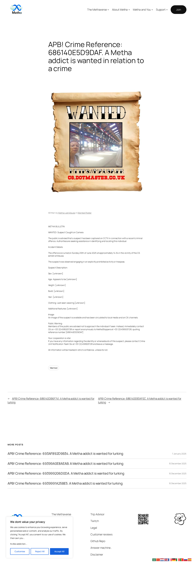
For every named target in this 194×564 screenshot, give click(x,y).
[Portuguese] (182, 559)
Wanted (53, 367)
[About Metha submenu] (129, 9)
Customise (20, 551)
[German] (174, 559)
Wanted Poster (85, 212)
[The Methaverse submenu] (108, 9)
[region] (39, 537)
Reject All (39, 551)
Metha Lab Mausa (66, 212)
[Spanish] (190, 559)
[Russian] (186, 559)
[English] (166, 559)
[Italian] (178, 559)
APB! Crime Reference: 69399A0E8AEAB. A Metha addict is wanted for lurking (65, 463)
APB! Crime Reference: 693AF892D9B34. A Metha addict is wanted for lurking (65, 453)
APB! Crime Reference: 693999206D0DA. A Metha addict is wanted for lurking (66, 473)
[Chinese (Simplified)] (158, 559)
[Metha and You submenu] (152, 9)
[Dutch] (162, 559)
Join (178, 9)
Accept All (59, 551)
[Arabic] (154, 559)
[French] (170, 559)
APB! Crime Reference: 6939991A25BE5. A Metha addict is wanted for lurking (65, 483)
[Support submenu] (167, 9)
